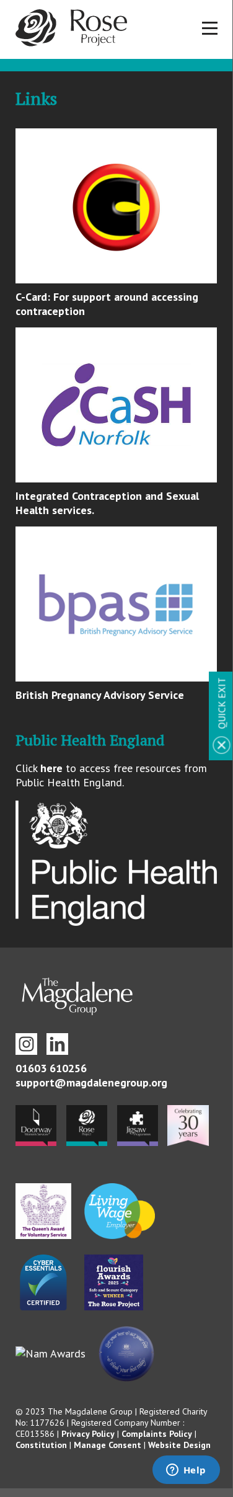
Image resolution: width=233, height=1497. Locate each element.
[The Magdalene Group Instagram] (26, 1044)
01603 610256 (51, 1068)
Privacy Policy (88, 1433)
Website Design (179, 1444)
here (51, 768)
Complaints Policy (156, 1433)
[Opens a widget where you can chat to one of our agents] (186, 1470)
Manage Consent (107, 1444)
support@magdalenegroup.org (91, 1082)
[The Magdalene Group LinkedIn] (57, 1044)
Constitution (41, 1444)
